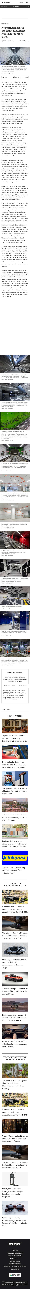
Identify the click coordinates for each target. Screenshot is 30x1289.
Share (5, 77)
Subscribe (21, 2)
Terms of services (21, 690)
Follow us (17, 77)
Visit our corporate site (20, 1282)
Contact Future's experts (15, 1253)
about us (15, 1250)
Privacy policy (15, 1258)
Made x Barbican (16, 6)
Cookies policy (15, 1261)
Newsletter (26, 77)
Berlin (7, 134)
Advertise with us (15, 1264)
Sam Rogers (6, 41)
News (27, 41)
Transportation (6, 23)
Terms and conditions (15, 1256)
